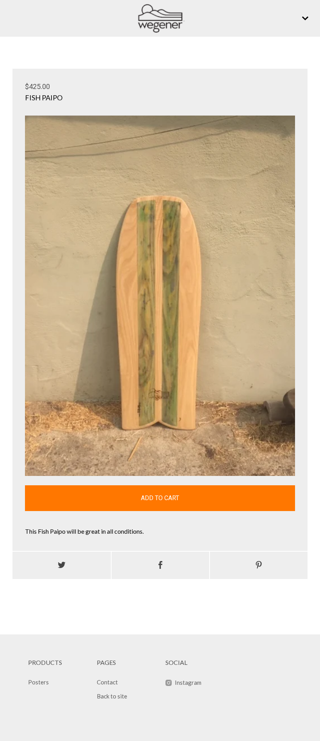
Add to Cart (160, 498)
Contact (107, 682)
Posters (38, 682)
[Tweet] (61, 565)
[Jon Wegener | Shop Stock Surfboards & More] (160, 18)
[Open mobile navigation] (305, 18)
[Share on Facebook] (160, 565)
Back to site (112, 696)
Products (45, 662)
